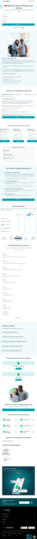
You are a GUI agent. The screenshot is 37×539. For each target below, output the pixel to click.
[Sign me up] (31, 503)
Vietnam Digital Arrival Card (7, 94)
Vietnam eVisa (18, 94)
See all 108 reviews (18, 318)
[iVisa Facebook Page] (12, 527)
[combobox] (18, 16)
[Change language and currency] (29, 1)
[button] (34, 1)
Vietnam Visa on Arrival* (28, 94)
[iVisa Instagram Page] (7, 527)
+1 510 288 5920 (20, 533)
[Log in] (32, 1)
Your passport (4, 14)
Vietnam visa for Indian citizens (7, 440)
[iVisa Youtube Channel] (10, 527)
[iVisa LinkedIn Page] (9, 527)
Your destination (4, 19)
